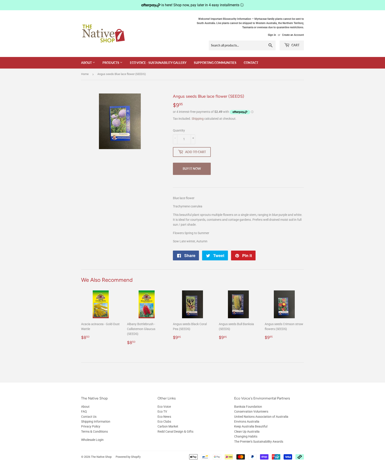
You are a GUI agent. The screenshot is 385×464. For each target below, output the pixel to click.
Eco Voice (164, 406)
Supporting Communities (215, 63)
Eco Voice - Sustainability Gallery (158, 63)
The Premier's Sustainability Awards (258, 441)
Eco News (164, 416)
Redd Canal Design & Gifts (175, 431)
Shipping (198, 118)
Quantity (179, 130)
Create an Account (293, 34)
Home (85, 74)
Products (111, 63)
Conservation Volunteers (251, 411)
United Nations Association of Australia (261, 416)
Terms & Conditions (94, 431)
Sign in (272, 34)
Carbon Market (168, 426)
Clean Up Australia (247, 431)
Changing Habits (245, 436)
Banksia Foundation (248, 406)
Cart (295, 45)
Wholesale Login (92, 440)
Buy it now (192, 168)
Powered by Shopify (128, 456)
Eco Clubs (164, 421)
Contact (251, 63)
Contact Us (88, 416)
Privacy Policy (90, 426)
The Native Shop (101, 456)
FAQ (84, 411)
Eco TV (162, 411)
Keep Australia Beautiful (250, 426)
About (86, 63)
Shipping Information (95, 421)
